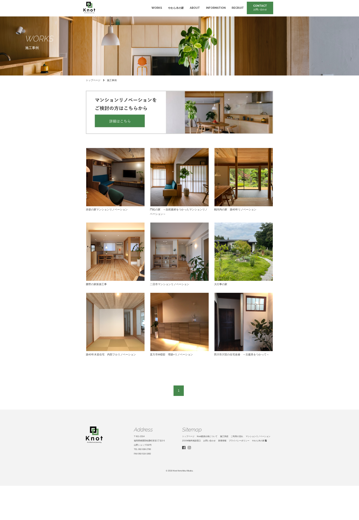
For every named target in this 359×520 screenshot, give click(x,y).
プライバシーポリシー (239, 440)
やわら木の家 (258, 440)
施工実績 (224, 436)
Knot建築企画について (207, 436)
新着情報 (222, 440)
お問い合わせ (209, 440)
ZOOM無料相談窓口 (191, 440)
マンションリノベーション (258, 436)
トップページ (188, 436)
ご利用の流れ (237, 436)
